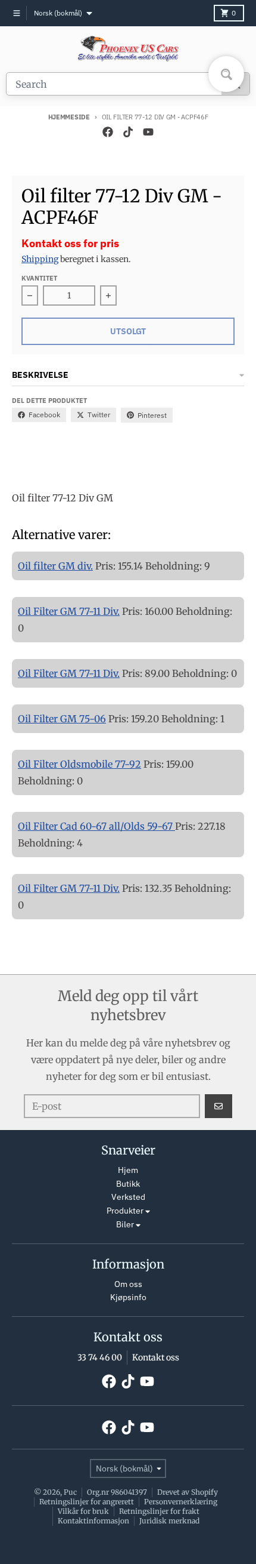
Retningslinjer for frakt (159, 1511)
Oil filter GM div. (55, 566)
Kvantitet (39, 278)
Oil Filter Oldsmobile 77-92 (79, 764)
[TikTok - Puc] (128, 132)
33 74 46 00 (99, 1357)
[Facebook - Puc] (107, 132)
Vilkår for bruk (83, 1511)
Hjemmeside (69, 117)
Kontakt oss (155, 1357)
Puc (70, 1492)
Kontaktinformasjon (93, 1520)
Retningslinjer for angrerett (86, 1501)
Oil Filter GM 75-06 (62, 719)
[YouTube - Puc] (148, 132)
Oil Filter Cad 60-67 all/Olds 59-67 (96, 826)
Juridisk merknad (169, 1520)
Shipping (39, 259)
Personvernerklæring (180, 1501)
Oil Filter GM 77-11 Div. (69, 611)
